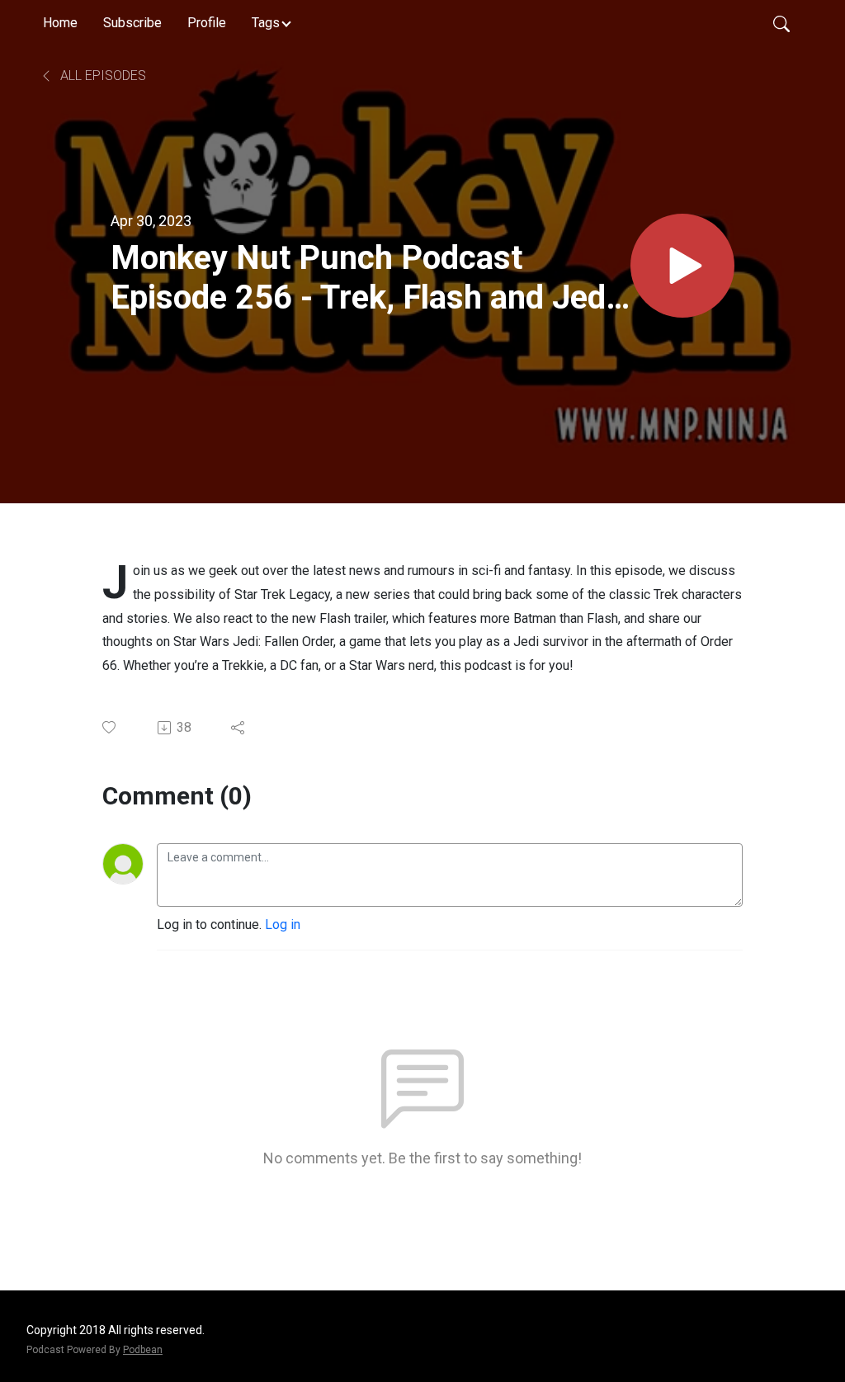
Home (60, 23)
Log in (282, 924)
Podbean (143, 1350)
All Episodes (101, 75)
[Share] (238, 727)
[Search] (781, 23)
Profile (206, 23)
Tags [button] (266, 23)
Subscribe (132, 23)
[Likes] (110, 727)
